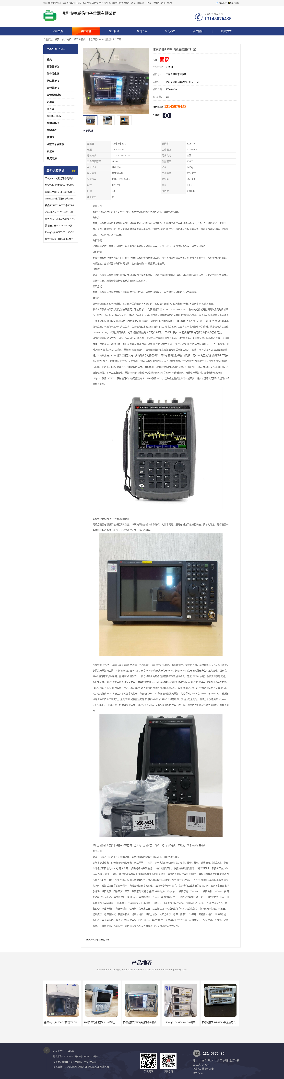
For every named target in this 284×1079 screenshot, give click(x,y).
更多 (73, 170)
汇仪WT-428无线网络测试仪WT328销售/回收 (60, 178)
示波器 (50, 151)
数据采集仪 (53, 123)
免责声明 (82, 1067)
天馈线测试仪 (54, 95)
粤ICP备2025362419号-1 (86, 1056)
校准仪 (50, 137)
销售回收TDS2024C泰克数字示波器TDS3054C (60, 219)
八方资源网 (71, 1067)
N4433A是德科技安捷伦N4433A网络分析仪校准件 (60, 198)
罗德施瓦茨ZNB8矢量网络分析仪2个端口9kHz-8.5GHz (71, 1022)
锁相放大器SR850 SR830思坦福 (60, 225)
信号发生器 (53, 73)
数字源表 (52, 130)
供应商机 (86, 31)
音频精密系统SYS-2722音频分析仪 (60, 212)
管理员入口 (93, 1067)
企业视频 (114, 31)
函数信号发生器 (55, 144)
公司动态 (170, 31)
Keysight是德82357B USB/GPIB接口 (60, 232)
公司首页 (57, 31)
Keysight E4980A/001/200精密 (102, 1022)
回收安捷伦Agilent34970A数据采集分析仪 (183, 1022)
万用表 (50, 102)
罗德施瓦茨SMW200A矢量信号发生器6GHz (145, 1022)
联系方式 (226, 31)
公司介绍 (142, 31)
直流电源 (52, 158)
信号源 (50, 109)
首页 (57, 39)
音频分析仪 (53, 88)
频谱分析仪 (79, 39)
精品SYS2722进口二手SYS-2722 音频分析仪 (60, 205)
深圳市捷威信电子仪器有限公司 (68, 1062)
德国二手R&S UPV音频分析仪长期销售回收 (60, 192)
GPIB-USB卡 (54, 116)
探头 (49, 59)
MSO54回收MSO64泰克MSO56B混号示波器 (60, 185)
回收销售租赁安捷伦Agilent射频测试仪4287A (224, 1022)
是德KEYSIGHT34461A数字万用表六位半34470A (60, 239)
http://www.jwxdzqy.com (97, 939)
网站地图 (104, 1067)
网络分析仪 (53, 80)
